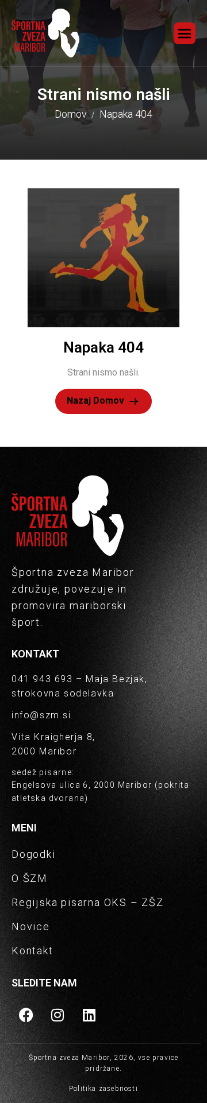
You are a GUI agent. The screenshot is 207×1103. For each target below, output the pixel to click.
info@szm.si (41, 715)
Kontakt (32, 951)
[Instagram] (57, 1014)
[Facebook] (26, 1014)
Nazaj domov (96, 400)
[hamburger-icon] (184, 33)
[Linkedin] (89, 1014)
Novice (31, 926)
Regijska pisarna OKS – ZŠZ (88, 902)
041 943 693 (42, 679)
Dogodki (34, 854)
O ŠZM (30, 878)
